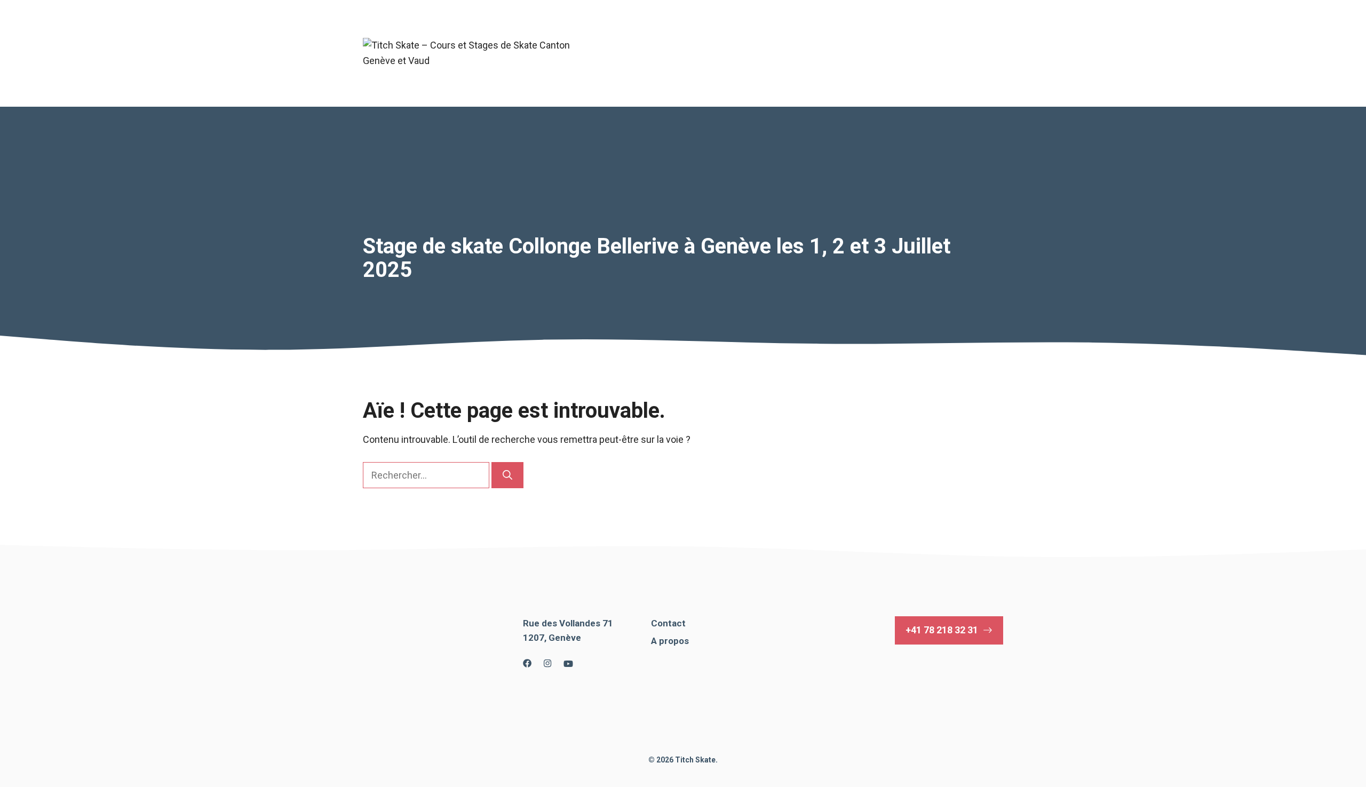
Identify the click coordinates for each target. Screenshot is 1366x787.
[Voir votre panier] (606, 74)
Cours (745, 31)
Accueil (617, 31)
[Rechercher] (507, 475)
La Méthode (936, 31)
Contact (619, 53)
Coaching (868, 31)
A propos (675, 31)
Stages (809, 31)
